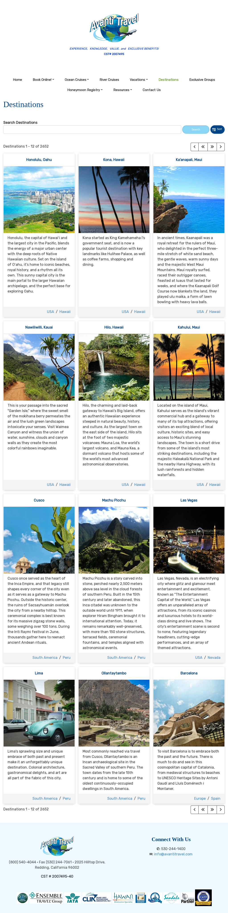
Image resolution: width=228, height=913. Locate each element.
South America (45, 657)
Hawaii (65, 312)
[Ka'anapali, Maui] (188, 199)
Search (195, 129)
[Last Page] (212, 147)
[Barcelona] (188, 713)
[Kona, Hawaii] (114, 199)
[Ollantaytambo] (114, 713)
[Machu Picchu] (114, 540)
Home (17, 80)
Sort (219, 129)
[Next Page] (221, 147)
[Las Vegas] (188, 540)
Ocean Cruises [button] (75, 80)
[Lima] (39, 713)
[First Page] (203, 147)
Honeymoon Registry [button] (83, 90)
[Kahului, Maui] (188, 367)
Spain (215, 798)
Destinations (169, 80)
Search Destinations (20, 122)
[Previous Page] (195, 147)
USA (50, 312)
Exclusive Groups (202, 80)
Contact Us (152, 90)
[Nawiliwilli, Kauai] (39, 367)
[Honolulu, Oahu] (39, 199)
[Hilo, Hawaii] (114, 367)
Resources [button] (121, 90)
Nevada (214, 657)
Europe (200, 798)
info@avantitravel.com (173, 854)
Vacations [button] (137, 80)
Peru (67, 657)
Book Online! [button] (42, 80)
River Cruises (109, 80)
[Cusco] (39, 540)
